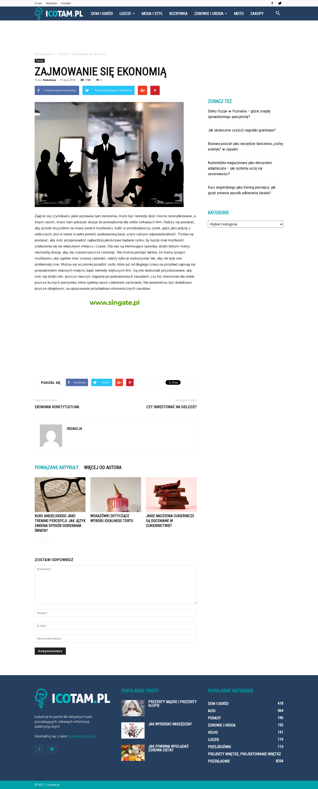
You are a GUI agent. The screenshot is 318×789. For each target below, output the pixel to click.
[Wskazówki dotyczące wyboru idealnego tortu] (115, 494)
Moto (239, 13)
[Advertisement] (159, 36)
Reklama (51, 3)
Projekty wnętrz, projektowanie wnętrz (244, 754)
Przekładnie (219, 761)
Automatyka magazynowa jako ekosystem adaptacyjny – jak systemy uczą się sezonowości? (240, 168)
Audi (211, 711)
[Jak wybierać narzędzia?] (133, 730)
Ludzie (125, 13)
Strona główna (44, 54)
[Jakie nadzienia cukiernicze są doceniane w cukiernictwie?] (171, 494)
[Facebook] (272, 3)
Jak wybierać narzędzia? (170, 724)
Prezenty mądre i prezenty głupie (172, 704)
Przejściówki (219, 747)
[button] (277, 13)
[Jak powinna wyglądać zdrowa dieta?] (133, 753)
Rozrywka (178, 13)
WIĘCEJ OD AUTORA (103, 467)
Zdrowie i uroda (208, 13)
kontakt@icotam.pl (82, 736)
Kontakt (66, 3)
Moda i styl (152, 13)
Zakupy (257, 13)
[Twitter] (279, 3)
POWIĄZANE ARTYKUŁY (56, 467)
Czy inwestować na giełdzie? (171, 407)
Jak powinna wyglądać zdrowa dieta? (168, 748)
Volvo (213, 732)
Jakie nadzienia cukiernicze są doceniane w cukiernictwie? (170, 521)
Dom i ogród (102, 13)
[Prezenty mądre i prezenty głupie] (133, 708)
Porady (39, 60)
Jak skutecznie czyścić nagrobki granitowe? (242, 130)
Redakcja (49, 80)
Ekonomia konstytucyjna (57, 407)
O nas (38, 3)
